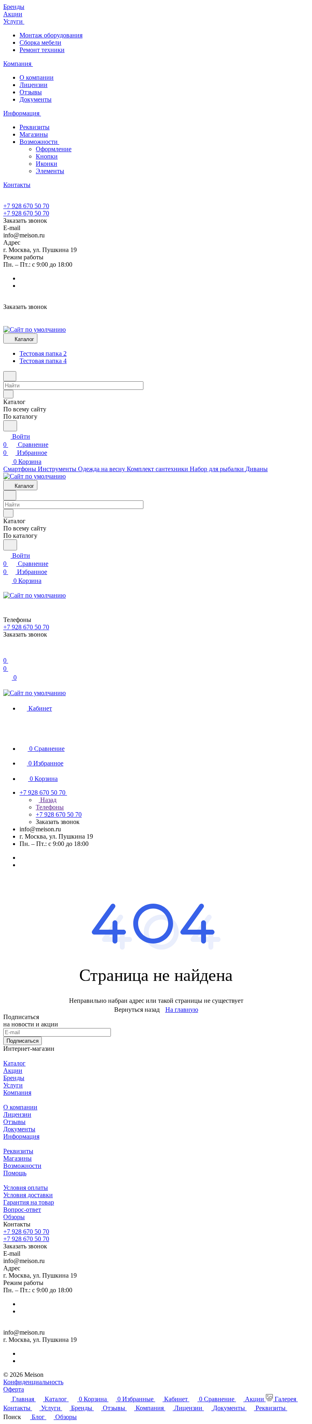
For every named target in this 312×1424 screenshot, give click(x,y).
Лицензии (34, 84)
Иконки (46, 163)
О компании (37, 77)
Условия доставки (28, 1194)
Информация (21, 1136)
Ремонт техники (42, 49)
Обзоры (14, 1216)
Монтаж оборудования (51, 35)
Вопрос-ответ (22, 1209)
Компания (17, 1092)
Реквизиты (35, 127)
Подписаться (22, 1041)
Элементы (50, 170)
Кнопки (47, 156)
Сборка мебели (40, 42)
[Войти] (7, 652)
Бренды (13, 1077)
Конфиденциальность (33, 1381)
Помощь (14, 1173)
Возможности (39, 141)
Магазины (34, 134)
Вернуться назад (137, 1009)
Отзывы (31, 92)
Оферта (13, 1389)
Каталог (14, 1063)
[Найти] (10, 425)
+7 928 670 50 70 (26, 205)
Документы (36, 99)
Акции (12, 1070)
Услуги (13, 1085)
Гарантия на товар (28, 1202)
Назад (47, 799)
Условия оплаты (25, 1187)
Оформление (54, 149)
